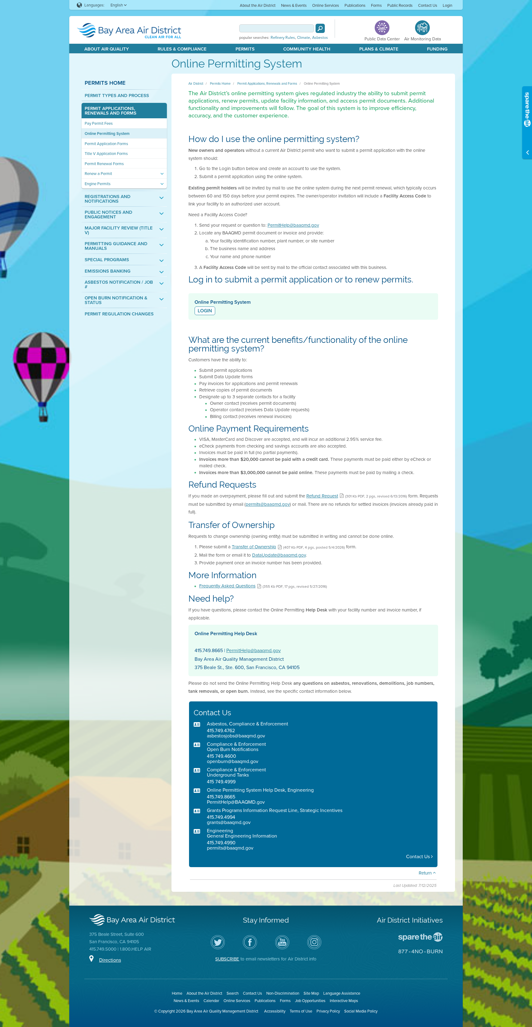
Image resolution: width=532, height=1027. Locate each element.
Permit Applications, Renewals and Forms (110, 110)
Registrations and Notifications (108, 198)
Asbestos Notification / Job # (119, 284)
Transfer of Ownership (254, 546)
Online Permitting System (107, 134)
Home (177, 993)
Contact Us (427, 5)
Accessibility (274, 1011)
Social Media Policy (360, 1011)
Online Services (325, 5)
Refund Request (322, 496)
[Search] (320, 28)
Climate (303, 37)
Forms (376, 5)
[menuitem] (257, 5)
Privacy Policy (328, 1011)
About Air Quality (106, 49)
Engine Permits (98, 184)
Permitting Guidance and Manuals (116, 245)
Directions (110, 959)
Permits (245, 49)
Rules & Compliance (182, 49)
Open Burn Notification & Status (116, 300)
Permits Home (105, 83)
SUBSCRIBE (227, 959)
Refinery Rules (283, 37)
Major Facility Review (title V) (119, 230)
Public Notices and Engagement (108, 214)
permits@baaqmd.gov (268, 504)
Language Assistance (341, 993)
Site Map (311, 993)
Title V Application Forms (106, 154)
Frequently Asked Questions (227, 586)
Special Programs (107, 259)
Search (233, 993)
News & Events (294, 5)
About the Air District (258, 5)
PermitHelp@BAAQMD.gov (236, 801)
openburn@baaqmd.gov (232, 761)
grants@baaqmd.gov (229, 822)
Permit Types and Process (117, 95)
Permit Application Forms (106, 144)
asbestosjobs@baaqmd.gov (236, 735)
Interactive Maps (344, 1000)
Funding (437, 49)
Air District (195, 83)
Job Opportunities (310, 1000)
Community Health (306, 49)
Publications (355, 5)
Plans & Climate (378, 49)
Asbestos (320, 37)
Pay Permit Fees (99, 123)
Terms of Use (301, 1011)
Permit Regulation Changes (119, 313)
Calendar (211, 1000)
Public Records (400, 5)
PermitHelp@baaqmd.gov (293, 225)
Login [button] (204, 310)
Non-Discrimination (282, 993)
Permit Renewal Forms (104, 164)
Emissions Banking (108, 271)
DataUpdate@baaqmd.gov (279, 555)
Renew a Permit (98, 174)
